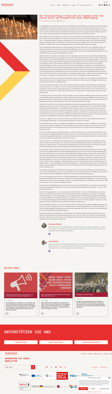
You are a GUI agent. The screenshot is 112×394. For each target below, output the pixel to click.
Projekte (59, 5)
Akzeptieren (83, 388)
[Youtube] (104, 5)
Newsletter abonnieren (86, 5)
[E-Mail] (49, 234)
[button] (109, 377)
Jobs (78, 5)
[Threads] (109, 5)
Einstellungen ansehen (104, 388)
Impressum (99, 391)
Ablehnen (93, 388)
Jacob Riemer (53, 241)
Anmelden (33, 367)
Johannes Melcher (55, 224)
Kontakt (73, 5)
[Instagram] (102, 5)
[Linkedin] (107, 5)
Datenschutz (89, 391)
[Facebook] (99, 5)
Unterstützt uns (66, 5)
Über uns (53, 5)
